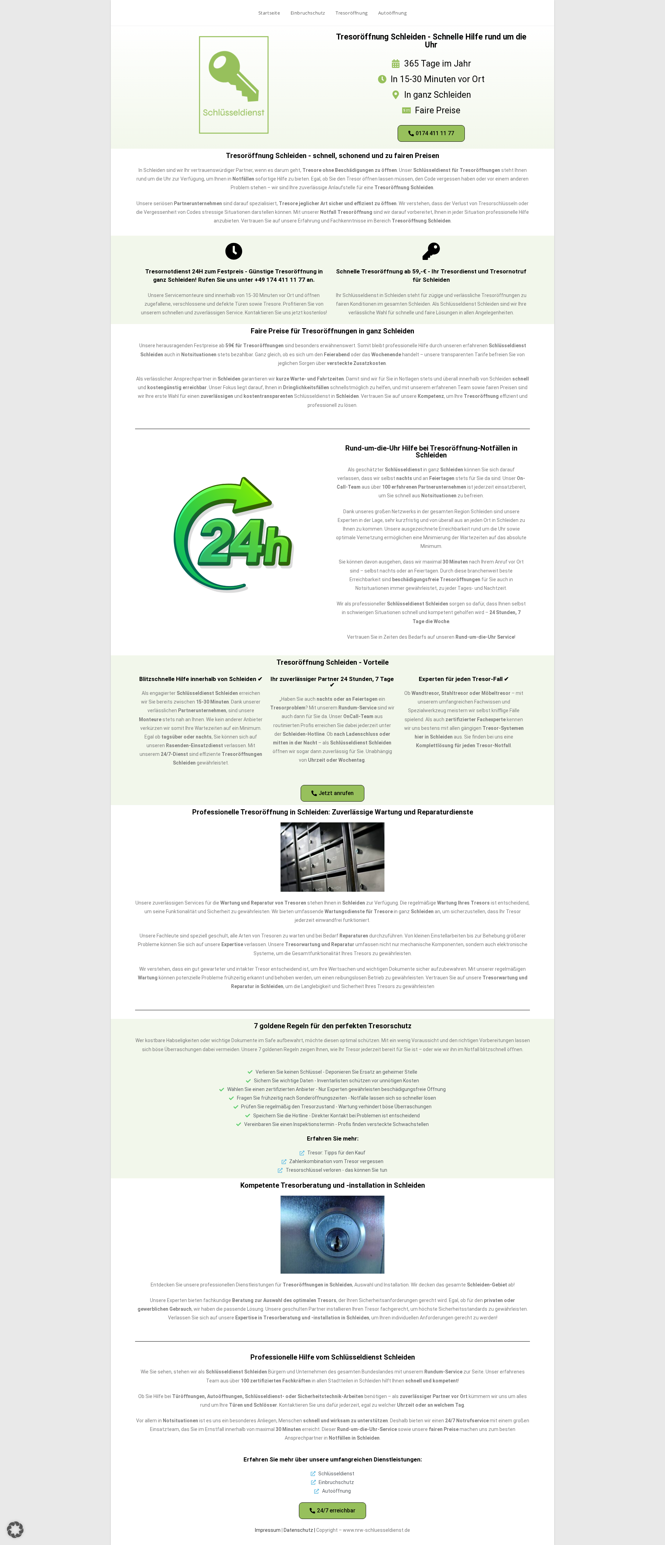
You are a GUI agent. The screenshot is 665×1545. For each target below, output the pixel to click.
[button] (15, 1530)
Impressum (268, 1530)
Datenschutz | (300, 1530)
